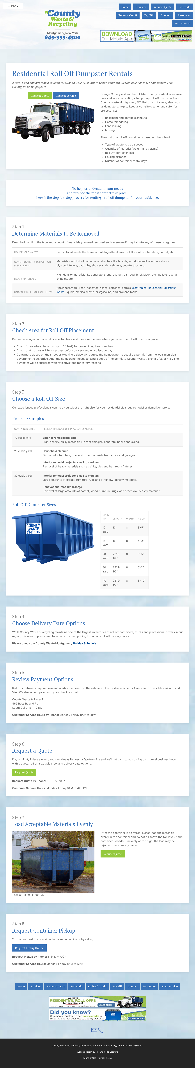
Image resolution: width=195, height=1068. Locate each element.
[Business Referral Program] (97, 1014)
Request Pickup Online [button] (29, 948)
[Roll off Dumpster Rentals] (97, 1001)
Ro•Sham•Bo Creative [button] (107, 1052)
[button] (62, 18)
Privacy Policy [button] (105, 1058)
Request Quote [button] (162, 7)
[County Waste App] (146, 36)
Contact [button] (166, 15)
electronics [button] (139, 287)
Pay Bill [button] (149, 15)
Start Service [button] (182, 23)
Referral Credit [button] (127, 15)
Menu (14, 5)
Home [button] (125, 7)
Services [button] (141, 7)
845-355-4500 (136, 1045)
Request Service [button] (66, 95)
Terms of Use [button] (89, 1058)
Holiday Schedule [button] (84, 643)
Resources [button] (184, 15)
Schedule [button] (184, 7)
